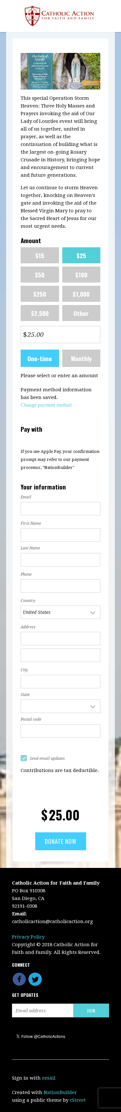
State (25, 694)
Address (28, 627)
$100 (81, 274)
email (48, 1078)
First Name (31, 523)
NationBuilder (60, 1092)
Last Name (30, 548)
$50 (40, 274)
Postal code (31, 719)
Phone (26, 574)
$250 (39, 293)
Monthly (81, 358)
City (24, 670)
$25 (81, 255)
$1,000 (81, 293)
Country (28, 600)
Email (26, 497)
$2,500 (40, 313)
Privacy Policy (28, 937)
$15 (39, 255)
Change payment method (46, 405)
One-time (39, 358)
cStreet (78, 1100)
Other (81, 313)
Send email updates (47, 758)
